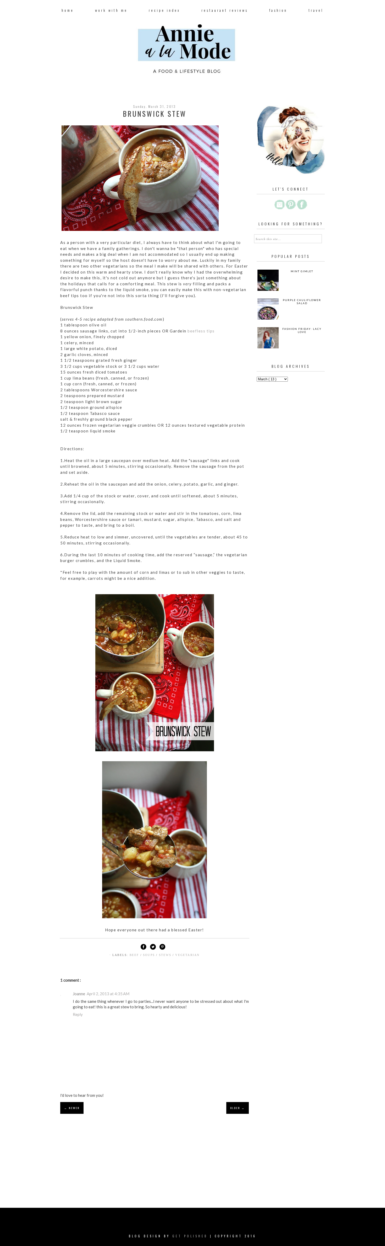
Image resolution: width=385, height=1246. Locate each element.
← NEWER (72, 1108)
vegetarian (187, 954)
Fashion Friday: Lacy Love (302, 330)
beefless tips (201, 331)
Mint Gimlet (302, 271)
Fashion (278, 10)
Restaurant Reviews (224, 10)
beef (135, 954)
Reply (78, 1014)
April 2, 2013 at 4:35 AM (108, 993)
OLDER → (237, 1108)
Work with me (111, 10)
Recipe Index (164, 10)
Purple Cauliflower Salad (302, 301)
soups (149, 954)
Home (68, 10)
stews (166, 954)
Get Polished (191, 1236)
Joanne (79, 993)
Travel (316, 10)
